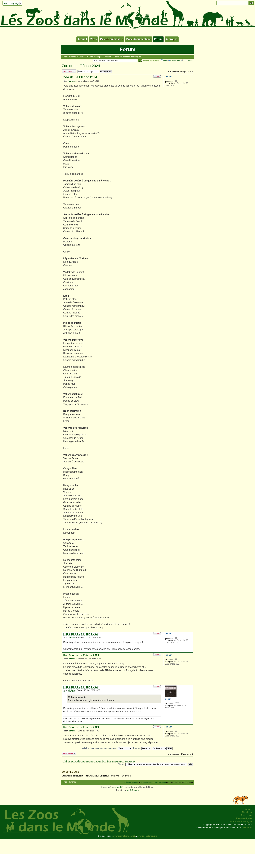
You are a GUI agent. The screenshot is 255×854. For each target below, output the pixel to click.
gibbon (71, 690)
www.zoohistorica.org (147, 836)
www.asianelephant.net (124, 836)
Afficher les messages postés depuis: (100, 748)
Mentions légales (244, 818)
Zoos (93, 39)
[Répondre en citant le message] (157, 76)
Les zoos (82, 57)
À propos (172, 39)
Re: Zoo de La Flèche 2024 (81, 633)
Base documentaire (138, 39)
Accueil (82, 39)
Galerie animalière (111, 39)
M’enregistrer (175, 60)
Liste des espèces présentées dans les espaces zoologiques (115, 57)
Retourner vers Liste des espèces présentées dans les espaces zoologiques (99, 761)
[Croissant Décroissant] (162, 748)
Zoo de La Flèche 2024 (81, 66)
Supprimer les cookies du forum (153, 782)
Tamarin (72, 81)
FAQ (165, 60)
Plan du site (246, 815)
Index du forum (69, 57)
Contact (248, 809)
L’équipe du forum (131, 782)
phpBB (118, 787)
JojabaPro (247, 827)
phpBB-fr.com (133, 790)
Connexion (188, 60)
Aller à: (121, 764)
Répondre (66, 71)
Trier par (137, 748)
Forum (158, 39)
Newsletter (247, 812)
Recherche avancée (151, 61)
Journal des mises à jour (240, 821)
